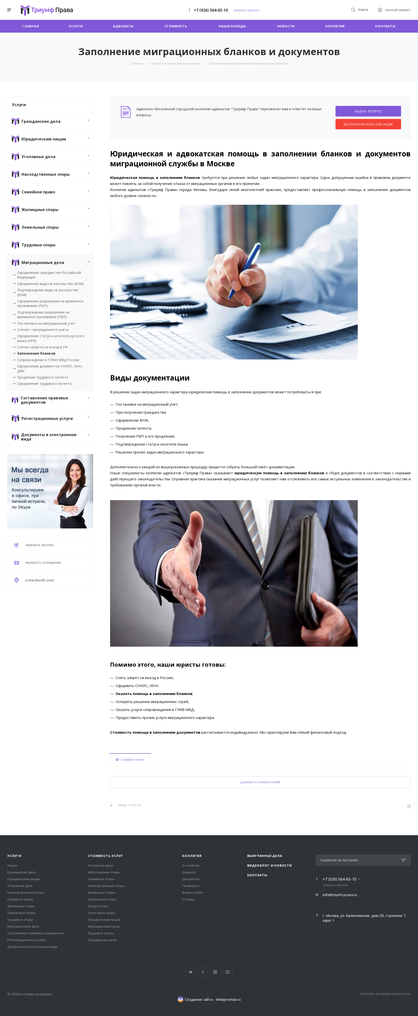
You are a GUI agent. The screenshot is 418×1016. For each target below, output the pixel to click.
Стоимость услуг (105, 856)
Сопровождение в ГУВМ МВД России (48, 360)
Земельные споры (21, 913)
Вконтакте (190, 972)
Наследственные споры (25, 892)
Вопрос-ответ (192, 892)
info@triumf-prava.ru (340, 894)
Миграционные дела (23, 926)
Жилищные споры (21, 906)
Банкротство (98, 906)
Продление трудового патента (42, 377)
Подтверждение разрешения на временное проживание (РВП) (43, 314)
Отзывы (188, 899)
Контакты (257, 875)
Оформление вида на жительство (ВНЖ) (50, 283)
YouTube (227, 972)
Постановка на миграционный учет (46, 323)
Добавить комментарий (260, 782)
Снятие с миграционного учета (42, 329)
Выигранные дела (264, 856)
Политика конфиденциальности (385, 994)
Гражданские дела (21, 872)
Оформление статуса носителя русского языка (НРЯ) (50, 338)
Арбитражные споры (104, 872)
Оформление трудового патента (44, 383)
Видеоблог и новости (269, 865)
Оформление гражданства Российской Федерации (49, 274)
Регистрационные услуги (26, 940)
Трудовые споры (20, 919)
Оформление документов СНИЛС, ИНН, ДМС (49, 368)
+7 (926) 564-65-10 (211, 10)
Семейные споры (101, 879)
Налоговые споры (101, 913)
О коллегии (190, 865)
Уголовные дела (19, 886)
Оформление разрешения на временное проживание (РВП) (50, 303)
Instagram (215, 972)
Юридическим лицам (23, 879)
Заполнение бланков (36, 353)
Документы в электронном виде (32, 946)
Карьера (189, 872)
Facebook (203, 972)
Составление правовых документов (35, 933)
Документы (191, 879)
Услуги (14, 856)
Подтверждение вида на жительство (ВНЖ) (47, 292)
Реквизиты (190, 886)
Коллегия (192, 856)
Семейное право (20, 899)
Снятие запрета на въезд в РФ (42, 347)
